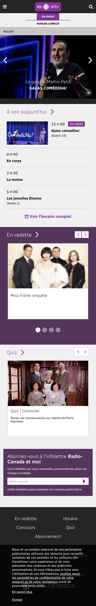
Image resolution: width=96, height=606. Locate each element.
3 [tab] (51, 329)
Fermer (17, 599)
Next (90, 60)
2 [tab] (44, 329)
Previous (5, 60)
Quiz (12, 352)
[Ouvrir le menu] (5, 6)
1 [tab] (37, 329)
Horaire (70, 518)
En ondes (48, 16)
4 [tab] (58, 329)
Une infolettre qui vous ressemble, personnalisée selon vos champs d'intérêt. (47, 471)
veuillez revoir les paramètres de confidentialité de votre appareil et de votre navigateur (46, 577)
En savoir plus (22, 592)
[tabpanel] (48, 281)
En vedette (19, 234)
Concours (25, 527)
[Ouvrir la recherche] (91, 6)
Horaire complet (48, 23)
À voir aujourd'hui (27, 111)
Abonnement (48, 536)
